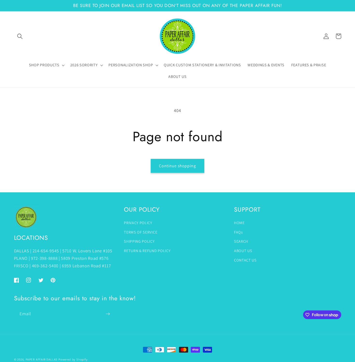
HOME (239, 222)
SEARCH (241, 241)
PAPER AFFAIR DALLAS (41, 359)
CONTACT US (245, 260)
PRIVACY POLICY (138, 222)
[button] (20, 36)
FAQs (238, 232)
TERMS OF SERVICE (140, 232)
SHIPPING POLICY (139, 241)
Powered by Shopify (73, 359)
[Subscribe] (108, 314)
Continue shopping (177, 165)
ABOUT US (243, 250)
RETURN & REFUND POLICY (147, 250)
